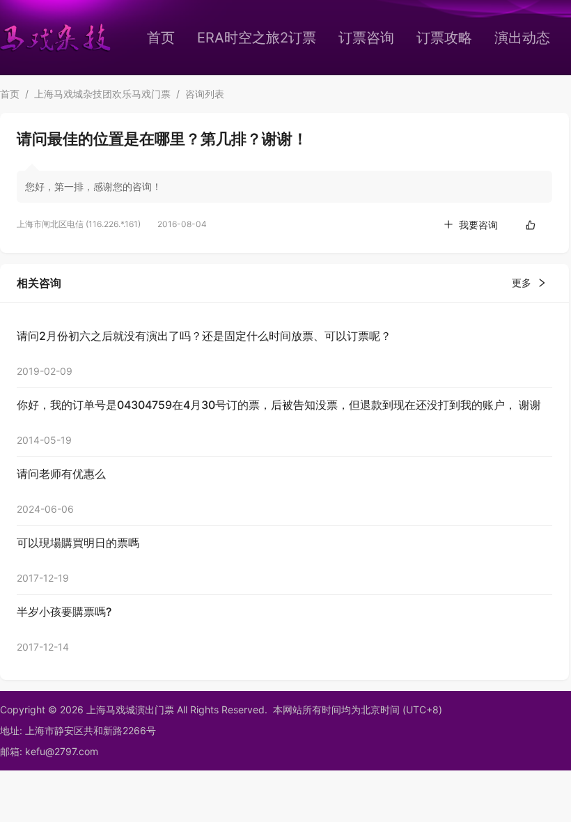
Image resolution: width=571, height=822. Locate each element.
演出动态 (522, 37)
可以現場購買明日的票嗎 (78, 543)
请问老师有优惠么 (61, 474)
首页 (161, 37)
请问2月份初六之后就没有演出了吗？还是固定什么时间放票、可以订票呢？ (204, 336)
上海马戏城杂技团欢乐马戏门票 (102, 94)
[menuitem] (161, 38)
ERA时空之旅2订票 (256, 37)
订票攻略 (444, 37)
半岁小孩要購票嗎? (64, 612)
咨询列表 (204, 94)
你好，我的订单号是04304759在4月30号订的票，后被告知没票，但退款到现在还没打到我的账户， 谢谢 (279, 405)
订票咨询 (366, 37)
